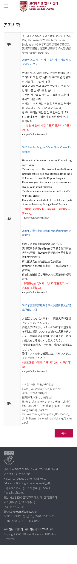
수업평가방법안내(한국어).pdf (38, 384)
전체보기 (6, 6)
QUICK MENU (71, 6)
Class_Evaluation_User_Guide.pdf (41, 389)
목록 (64, 433)
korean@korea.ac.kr (25, 511)
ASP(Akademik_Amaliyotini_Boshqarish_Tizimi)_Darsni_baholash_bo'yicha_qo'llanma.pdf (47, 418)
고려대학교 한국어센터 (38, 6)
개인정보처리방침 (13, 529)
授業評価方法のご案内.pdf (37, 397)
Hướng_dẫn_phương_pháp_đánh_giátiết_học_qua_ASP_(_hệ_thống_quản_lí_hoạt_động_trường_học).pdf (47, 405)
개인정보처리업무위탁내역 (39, 529)
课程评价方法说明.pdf (34, 393)
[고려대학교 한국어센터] (9, 458)
